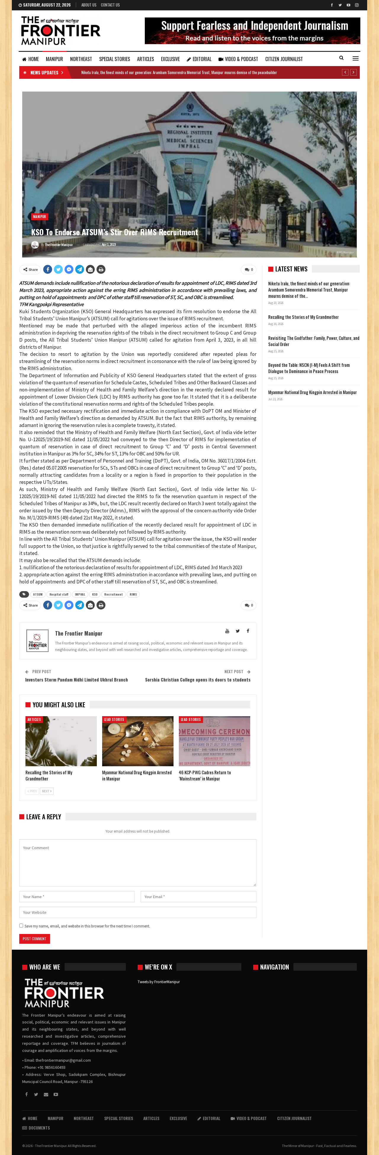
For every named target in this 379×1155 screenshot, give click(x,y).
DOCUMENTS (39, 1127)
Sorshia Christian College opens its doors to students (197, 679)
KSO (94, 594)
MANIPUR (54, 59)
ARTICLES (145, 59)
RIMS (133, 594)
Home (33, 59)
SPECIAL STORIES (114, 59)
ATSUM (38, 594)
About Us (89, 5)
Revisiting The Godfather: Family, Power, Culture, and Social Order (313, 341)
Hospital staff (58, 594)
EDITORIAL (202, 59)
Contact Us (110, 5)
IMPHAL (80, 594)
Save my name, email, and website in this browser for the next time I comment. (87, 926)
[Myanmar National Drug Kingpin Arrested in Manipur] (138, 741)
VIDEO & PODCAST (241, 59)
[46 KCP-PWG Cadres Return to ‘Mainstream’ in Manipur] (214, 741)
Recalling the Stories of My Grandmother (304, 316)
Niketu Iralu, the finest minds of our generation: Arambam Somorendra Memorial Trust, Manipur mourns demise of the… (309, 289)
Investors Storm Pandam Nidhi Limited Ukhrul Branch (76, 679)
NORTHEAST (81, 59)
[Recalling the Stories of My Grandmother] (61, 741)
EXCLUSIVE (170, 59)
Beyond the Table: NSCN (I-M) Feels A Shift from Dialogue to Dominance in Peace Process (309, 367)
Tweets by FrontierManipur (159, 981)
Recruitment (113, 594)
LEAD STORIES (114, 719)
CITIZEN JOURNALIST (284, 59)
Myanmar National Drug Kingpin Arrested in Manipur (312, 392)
